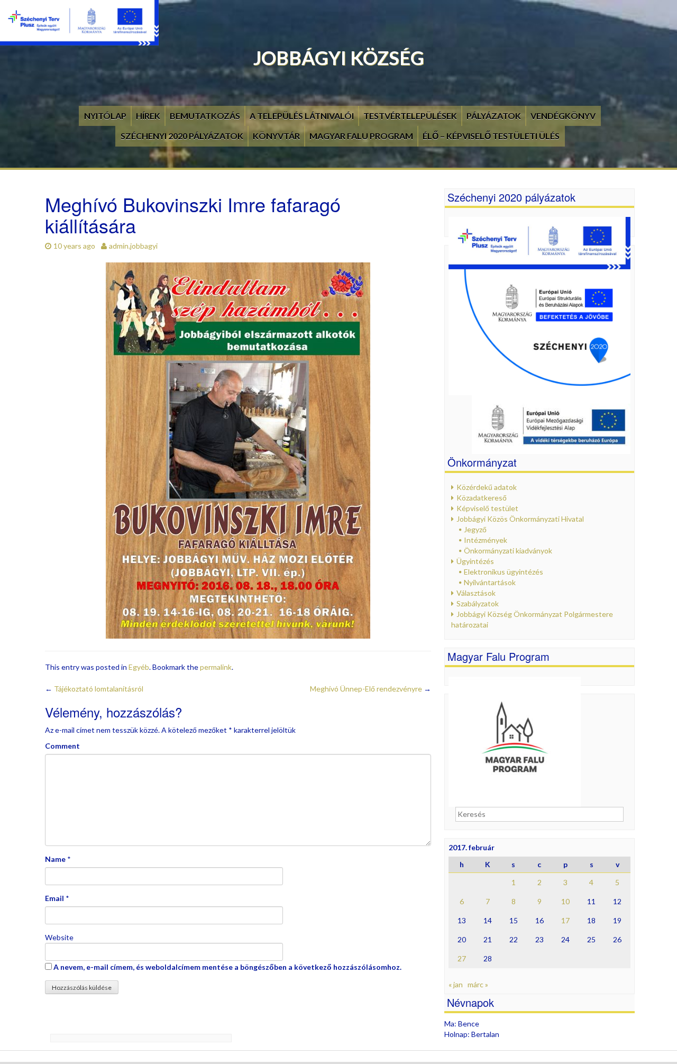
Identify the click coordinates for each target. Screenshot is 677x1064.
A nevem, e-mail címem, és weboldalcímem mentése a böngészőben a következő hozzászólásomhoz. (227, 966)
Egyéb (139, 666)
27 (462, 958)
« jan (456, 984)
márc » (478, 984)
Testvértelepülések (410, 116)
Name (55, 858)
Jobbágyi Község (338, 57)
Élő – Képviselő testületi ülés (491, 136)
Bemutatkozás (205, 116)
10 (565, 901)
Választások (476, 592)
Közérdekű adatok (486, 487)
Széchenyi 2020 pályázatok (182, 136)
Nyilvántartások (490, 582)
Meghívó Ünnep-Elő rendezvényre (370, 688)
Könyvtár (276, 136)
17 (565, 920)
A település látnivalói (302, 116)
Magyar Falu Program (361, 136)
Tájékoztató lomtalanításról (94, 688)
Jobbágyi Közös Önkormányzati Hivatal (520, 518)
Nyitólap (105, 116)
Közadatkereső (481, 497)
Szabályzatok (477, 603)
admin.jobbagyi (133, 245)
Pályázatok (493, 116)
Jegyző (475, 529)
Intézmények (485, 539)
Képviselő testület (487, 508)
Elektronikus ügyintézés (503, 571)
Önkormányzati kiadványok (508, 550)
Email (54, 898)
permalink (216, 666)
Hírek (148, 116)
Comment (62, 745)
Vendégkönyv (563, 116)
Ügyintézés (475, 561)
